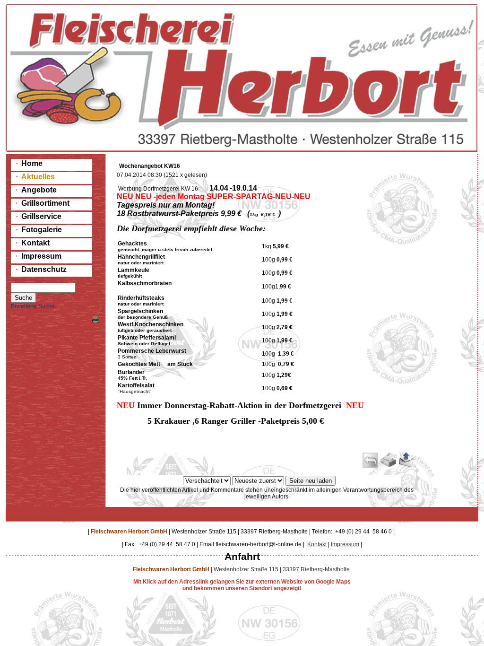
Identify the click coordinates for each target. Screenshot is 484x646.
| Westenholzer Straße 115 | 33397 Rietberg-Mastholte (242, 569)
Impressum (345, 544)
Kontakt (317, 544)
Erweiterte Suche (33, 306)
